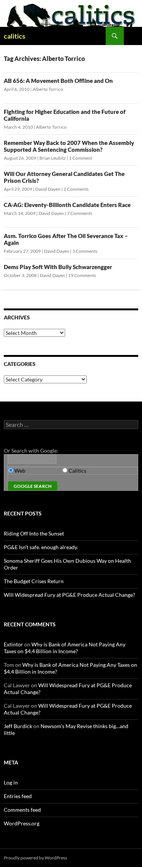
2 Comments (76, 189)
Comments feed (22, 809)
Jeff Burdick (18, 726)
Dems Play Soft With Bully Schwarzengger (58, 266)
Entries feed (18, 796)
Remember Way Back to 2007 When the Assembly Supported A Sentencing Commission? (69, 146)
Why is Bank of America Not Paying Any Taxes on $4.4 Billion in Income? (64, 647)
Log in (11, 782)
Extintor (13, 644)
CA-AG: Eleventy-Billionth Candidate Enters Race (67, 204)
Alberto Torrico (48, 89)
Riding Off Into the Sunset (34, 533)
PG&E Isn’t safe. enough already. (41, 547)
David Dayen (48, 189)
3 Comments (84, 251)
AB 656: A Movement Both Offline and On (58, 80)
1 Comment (80, 158)
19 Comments (82, 275)
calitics (14, 36)
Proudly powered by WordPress (35, 858)
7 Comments (79, 213)
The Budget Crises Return (34, 581)
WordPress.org (21, 823)
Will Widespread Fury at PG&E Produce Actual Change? (69, 594)
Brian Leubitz (52, 158)
